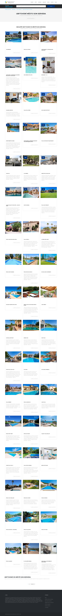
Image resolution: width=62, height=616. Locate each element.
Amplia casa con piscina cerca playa (30, 305)
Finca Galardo (9, 561)
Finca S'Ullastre (27, 529)
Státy (36, 2)
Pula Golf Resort (45, 205)
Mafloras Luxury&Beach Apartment (46, 561)
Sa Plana (25, 369)
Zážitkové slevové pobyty (49, 599)
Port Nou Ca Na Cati (10, 369)
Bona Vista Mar (44, 465)
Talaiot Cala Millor (45, 433)
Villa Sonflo (26, 239)
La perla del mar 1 (45, 239)
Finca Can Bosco (27, 402)
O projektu (46, 607)
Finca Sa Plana (27, 433)
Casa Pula (43, 402)
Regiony (44, 2)
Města (48, 2)
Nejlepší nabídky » (31, 18)
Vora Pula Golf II (9, 465)
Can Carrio (43, 304)
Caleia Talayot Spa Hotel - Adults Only (13, 205)
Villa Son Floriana (27, 465)
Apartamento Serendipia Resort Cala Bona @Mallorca (30, 141)
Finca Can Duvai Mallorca (11, 239)
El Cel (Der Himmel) (27, 561)
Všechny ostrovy (47, 605)
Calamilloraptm (9, 110)
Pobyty (32, 2)
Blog (56, 2)
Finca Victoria (44, 529)
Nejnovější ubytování (48, 600)
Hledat (51, 6)
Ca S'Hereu (26, 173)
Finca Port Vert (9, 433)
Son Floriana (26, 205)
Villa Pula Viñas (27, 110)
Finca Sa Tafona (27, 49)
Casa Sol (8, 173)
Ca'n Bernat (8, 49)
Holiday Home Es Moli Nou (11, 304)
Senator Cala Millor (45, 173)
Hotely (52, 2)
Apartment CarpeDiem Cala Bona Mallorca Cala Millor (13, 75)
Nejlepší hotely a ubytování (49, 602)
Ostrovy (39, 2)
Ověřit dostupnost (16, 52)
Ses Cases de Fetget (45, 110)
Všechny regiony (47, 604)
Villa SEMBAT (8, 402)
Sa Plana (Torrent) (45, 369)
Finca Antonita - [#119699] (11, 529)
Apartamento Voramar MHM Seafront (47, 50)
